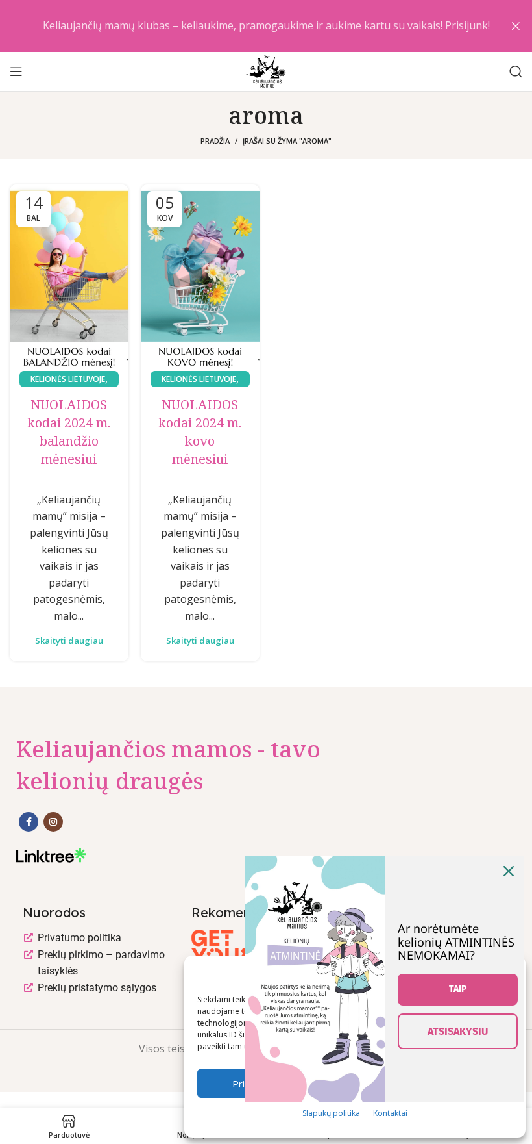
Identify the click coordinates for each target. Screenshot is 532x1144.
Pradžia (215, 141)
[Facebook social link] (28, 822)
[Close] (508, 871)
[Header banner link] (246, 26)
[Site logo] (266, 70)
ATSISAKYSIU (458, 1031)
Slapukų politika (331, 1113)
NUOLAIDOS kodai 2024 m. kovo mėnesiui (199, 432)
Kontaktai (390, 1113)
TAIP (457, 989)
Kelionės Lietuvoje (67, 379)
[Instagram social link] (53, 822)
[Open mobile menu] (16, 71)
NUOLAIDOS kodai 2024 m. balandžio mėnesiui (68, 432)
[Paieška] (516, 71)
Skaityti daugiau (69, 641)
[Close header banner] (516, 26)
